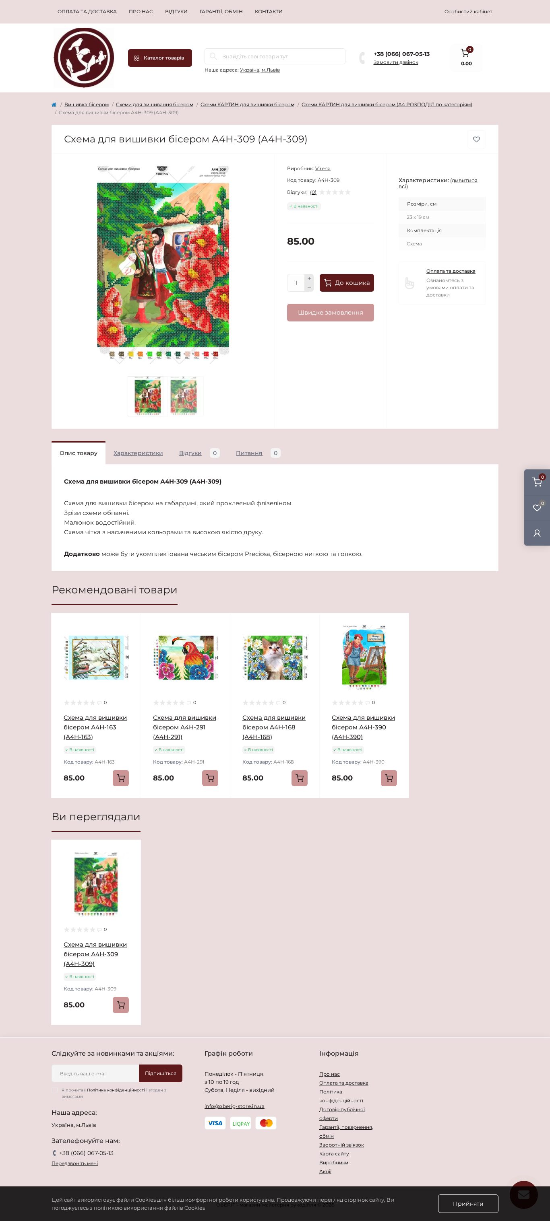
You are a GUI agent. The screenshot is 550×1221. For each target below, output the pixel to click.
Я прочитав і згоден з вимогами (114, 1093)
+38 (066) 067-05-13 (402, 54)
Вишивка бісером (86, 104)
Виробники (333, 1162)
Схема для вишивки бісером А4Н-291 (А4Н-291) (184, 727)
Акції (325, 1171)
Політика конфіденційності (116, 1090)
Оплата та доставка (87, 11)
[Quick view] (129, 625)
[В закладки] (476, 139)
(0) (313, 192)
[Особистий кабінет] (537, 533)
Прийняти (468, 1203)
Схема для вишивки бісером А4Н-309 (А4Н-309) (95, 954)
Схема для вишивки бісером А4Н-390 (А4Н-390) (363, 727)
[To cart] (121, 778)
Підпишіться (160, 1073)
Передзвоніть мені (75, 1163)
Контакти (269, 11)
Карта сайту (334, 1154)
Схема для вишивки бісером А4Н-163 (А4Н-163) (95, 727)
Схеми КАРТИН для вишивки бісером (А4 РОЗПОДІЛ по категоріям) (387, 104)
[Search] (213, 56)
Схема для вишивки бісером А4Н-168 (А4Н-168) (274, 727)
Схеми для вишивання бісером (154, 104)
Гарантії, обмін (221, 11)
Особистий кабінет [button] (468, 11)
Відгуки (176, 11)
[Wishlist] (129, 640)
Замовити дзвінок (396, 62)
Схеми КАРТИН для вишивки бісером (247, 104)
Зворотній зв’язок (341, 1145)
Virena (323, 168)
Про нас (141, 11)
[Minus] (309, 287)
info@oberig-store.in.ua (235, 1106)
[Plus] (309, 278)
